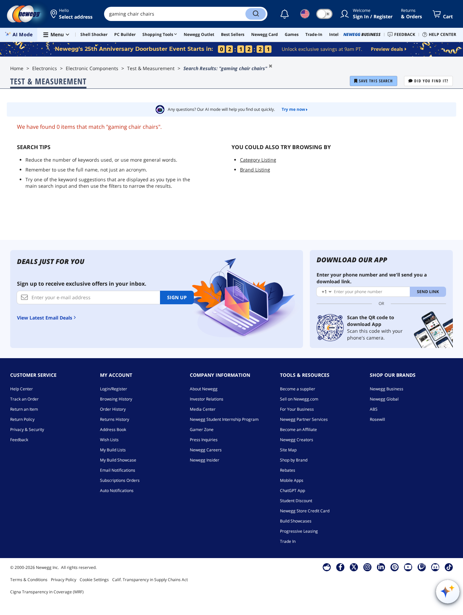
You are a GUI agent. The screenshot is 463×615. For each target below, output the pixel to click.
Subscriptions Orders (120, 480)
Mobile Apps (291, 480)
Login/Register (113, 389)
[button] (72, 14)
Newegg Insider (204, 460)
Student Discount (296, 501)
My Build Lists (113, 450)
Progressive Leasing (299, 531)
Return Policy (22, 419)
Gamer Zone (202, 429)
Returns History (114, 419)
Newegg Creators (296, 440)
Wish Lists (109, 440)
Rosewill (377, 419)
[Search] (255, 14)
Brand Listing (255, 169)
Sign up (177, 297)
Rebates (287, 470)
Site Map (288, 450)
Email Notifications (117, 470)
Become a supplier (297, 389)
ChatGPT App (292, 490)
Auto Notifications (117, 490)
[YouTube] (408, 567)
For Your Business (297, 409)
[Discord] (435, 567)
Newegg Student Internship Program (224, 419)
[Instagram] (367, 567)
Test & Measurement (151, 68)
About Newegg (204, 389)
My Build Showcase (118, 460)
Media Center (203, 409)
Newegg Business (386, 389)
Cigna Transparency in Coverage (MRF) (47, 592)
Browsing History (116, 399)
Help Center (21, 389)
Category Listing (258, 160)
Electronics (44, 68)
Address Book (113, 429)
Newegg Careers (206, 450)
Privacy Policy (63, 579)
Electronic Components (92, 68)
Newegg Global (384, 399)
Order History (113, 409)
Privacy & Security (27, 429)
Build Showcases (295, 521)
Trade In (288, 541)
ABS (374, 409)
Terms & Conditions (28, 579)
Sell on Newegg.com (299, 399)
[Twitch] (422, 567)
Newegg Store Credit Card (304, 511)
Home (16, 68)
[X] (354, 567)
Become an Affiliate (298, 429)
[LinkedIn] (381, 567)
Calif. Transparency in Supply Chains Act (150, 579)
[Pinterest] (395, 567)
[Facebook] (340, 567)
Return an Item (24, 409)
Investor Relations (206, 399)
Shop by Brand (293, 460)
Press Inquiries (204, 440)
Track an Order (24, 399)
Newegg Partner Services (304, 419)
